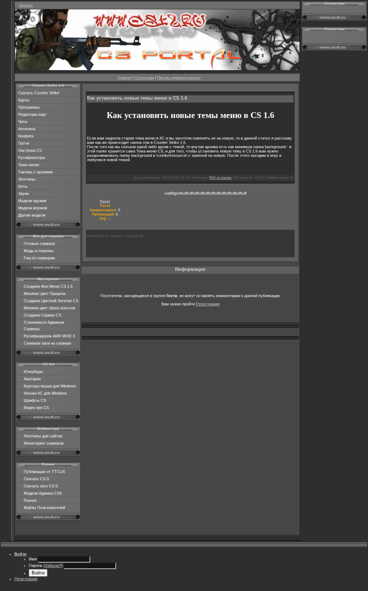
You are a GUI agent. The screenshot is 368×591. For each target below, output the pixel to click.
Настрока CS (30, 150)
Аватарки (32, 379)
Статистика (144, 77)
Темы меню (28, 165)
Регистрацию (208, 304)
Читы (22, 121)
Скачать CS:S (36, 479)
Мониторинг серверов (44, 443)
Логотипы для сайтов (43, 436)
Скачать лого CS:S (41, 486)
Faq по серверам (39, 258)
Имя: (33, 559)
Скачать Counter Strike (38, 93)
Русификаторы (31, 157)
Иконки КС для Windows (45, 393)
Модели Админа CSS (43, 493)
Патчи (23, 143)
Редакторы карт (32, 114)
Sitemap (26, 5)
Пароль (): (46, 565)
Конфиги (25, 136)
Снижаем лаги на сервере (47, 343)
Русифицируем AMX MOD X (49, 336)
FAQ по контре (220, 177)
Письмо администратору (179, 77)
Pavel (105, 201)
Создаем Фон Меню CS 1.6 (48, 286)
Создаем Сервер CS (42, 315)
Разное (30, 500)
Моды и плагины (39, 251)
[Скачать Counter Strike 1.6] (157, 69)
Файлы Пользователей (44, 507)
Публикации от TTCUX (44, 471)
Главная (124, 77)
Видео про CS (36, 407)
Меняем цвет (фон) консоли (49, 308)
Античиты (27, 129)
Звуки (23, 193)
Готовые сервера (39, 243)
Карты (23, 100)
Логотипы (26, 179)
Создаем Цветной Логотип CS (51, 301)
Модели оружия (32, 201)
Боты (22, 186)
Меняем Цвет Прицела (44, 293)
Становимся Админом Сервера (44, 325)
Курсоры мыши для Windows (50, 386)
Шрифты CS (35, 400)
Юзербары (33, 371)
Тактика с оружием (35, 172)
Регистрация (25, 579)
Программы (29, 107)
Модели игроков (32, 208)
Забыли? (53, 565)
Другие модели (31, 215)
